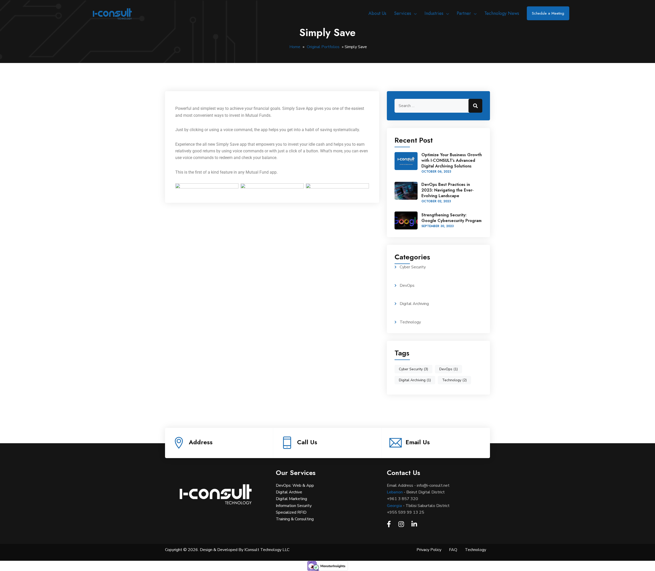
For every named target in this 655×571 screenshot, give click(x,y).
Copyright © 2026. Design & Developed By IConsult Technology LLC (227, 550)
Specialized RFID (291, 512)
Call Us (307, 442)
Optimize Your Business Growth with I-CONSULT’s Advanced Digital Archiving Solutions (451, 160)
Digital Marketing (291, 499)
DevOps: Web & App (295, 485)
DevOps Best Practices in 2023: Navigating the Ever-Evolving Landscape (447, 190)
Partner (464, 13)
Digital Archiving (414, 303)
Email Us (418, 442)
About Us (377, 13)
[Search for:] (438, 106)
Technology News (501, 13)
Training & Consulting (295, 519)
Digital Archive (289, 492)
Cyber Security (413, 267)
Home (294, 47)
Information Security (294, 506)
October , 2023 (436, 171)
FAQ (453, 550)
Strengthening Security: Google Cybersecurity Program (451, 218)
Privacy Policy (429, 550)
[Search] (475, 106)
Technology (410, 322)
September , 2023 (437, 226)
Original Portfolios (323, 47)
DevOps (407, 285)
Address (201, 442)
